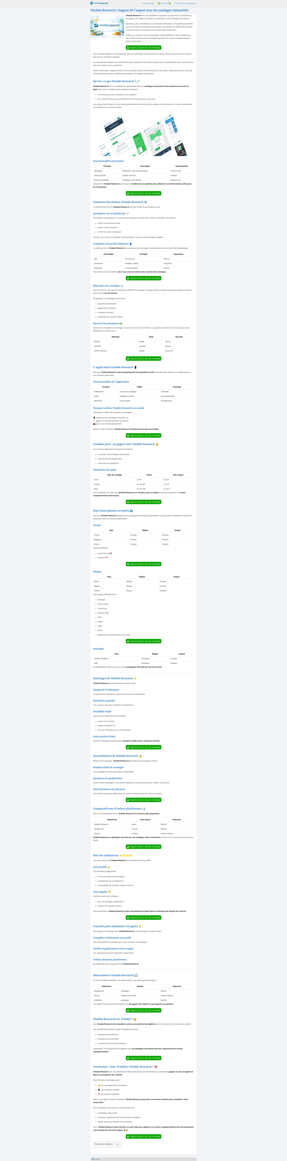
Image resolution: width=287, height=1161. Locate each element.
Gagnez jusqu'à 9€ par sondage (145, 47)
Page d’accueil (148, 3)
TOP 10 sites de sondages (184, 3)
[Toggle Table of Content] (116, 1144)
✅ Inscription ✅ (164, 3)
